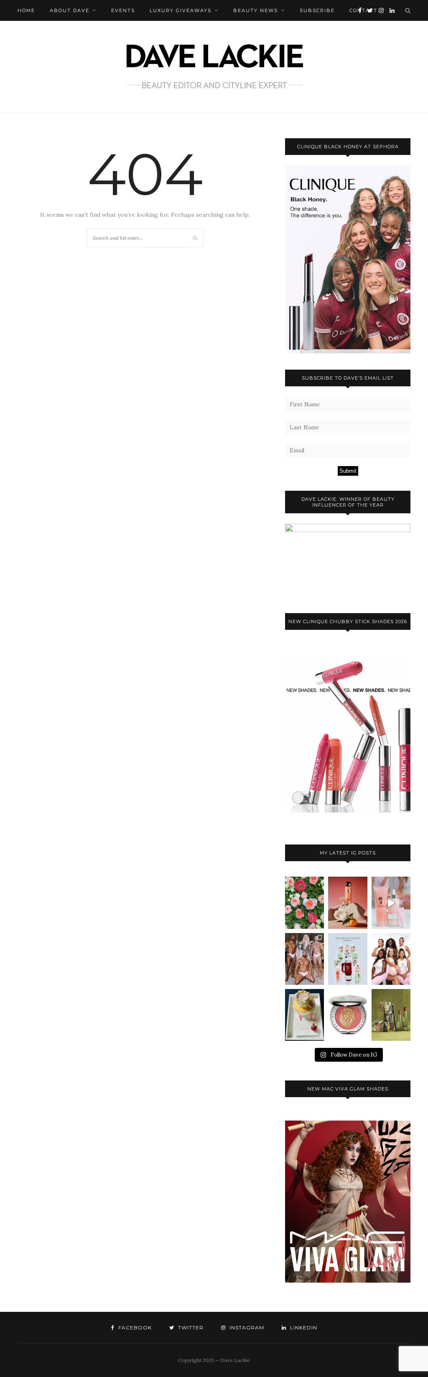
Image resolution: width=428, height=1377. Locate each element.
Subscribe (317, 10)
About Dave (69, 10)
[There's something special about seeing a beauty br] (391, 959)
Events (123, 10)
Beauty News (255, 10)
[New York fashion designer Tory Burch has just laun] (347, 902)
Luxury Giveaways (180, 10)
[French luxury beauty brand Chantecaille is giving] (391, 1015)
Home (26, 10)
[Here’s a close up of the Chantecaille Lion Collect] (347, 1015)
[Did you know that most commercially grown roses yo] (304, 902)
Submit (348, 471)
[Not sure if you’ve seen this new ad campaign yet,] (391, 902)
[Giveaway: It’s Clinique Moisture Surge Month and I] (347, 959)
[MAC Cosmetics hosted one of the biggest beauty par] (304, 959)
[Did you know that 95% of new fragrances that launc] (304, 1015)
